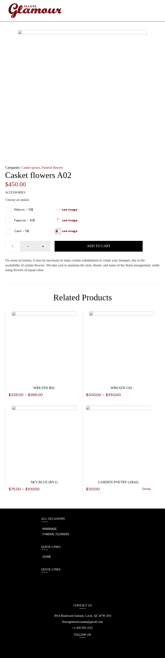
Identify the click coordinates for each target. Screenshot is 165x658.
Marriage (50, 529)
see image (69, 209)
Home (47, 557)
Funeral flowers (52, 167)
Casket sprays (30, 167)
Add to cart (98, 246)
